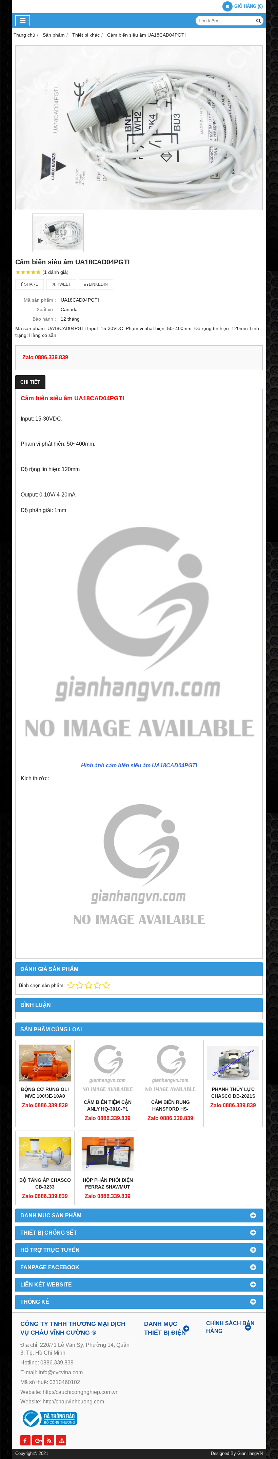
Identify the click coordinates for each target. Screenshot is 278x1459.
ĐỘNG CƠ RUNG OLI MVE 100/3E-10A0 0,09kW (45, 1096)
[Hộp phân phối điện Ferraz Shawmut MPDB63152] (108, 1153)
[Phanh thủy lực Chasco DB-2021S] (233, 1062)
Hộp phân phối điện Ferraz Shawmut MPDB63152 (108, 1186)
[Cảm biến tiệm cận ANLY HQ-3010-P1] (108, 1069)
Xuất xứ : (46, 309)
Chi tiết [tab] (30, 382)
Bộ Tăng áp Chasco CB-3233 (45, 1183)
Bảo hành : (44, 319)
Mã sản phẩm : (40, 300)
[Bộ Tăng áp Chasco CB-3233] (45, 1153)
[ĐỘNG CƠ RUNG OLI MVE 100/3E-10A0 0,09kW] (45, 1062)
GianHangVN (250, 1453)
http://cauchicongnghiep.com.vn (81, 1392)
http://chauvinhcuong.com (73, 1401)
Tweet (63, 284)
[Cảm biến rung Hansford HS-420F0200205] (170, 1069)
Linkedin (98, 284)
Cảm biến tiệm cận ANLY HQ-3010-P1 (108, 1105)
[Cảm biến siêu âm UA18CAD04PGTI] (139, 128)
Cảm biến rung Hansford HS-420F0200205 (170, 1108)
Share (30, 284)
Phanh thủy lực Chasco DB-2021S (233, 1093)
